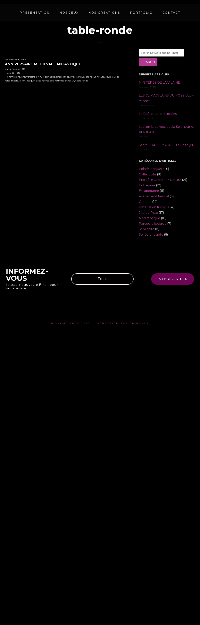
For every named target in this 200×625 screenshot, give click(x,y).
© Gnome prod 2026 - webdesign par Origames (100, 323)
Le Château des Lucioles (158, 114)
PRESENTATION (35, 12)
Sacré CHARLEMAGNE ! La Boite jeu (166, 145)
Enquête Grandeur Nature (160, 180)
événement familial (154, 196)
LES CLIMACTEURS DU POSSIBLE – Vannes (166, 98)
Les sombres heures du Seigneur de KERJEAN (167, 129)
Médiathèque (149, 218)
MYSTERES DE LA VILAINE (159, 82)
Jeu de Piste (148, 213)
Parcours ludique (152, 223)
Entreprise (147, 185)
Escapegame (149, 191)
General (145, 202)
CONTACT (171, 12)
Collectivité (147, 174)
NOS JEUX (69, 12)
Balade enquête (151, 169)
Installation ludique (154, 207)
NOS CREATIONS (104, 12)
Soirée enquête (151, 234)
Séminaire (146, 229)
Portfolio (141, 12)
